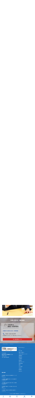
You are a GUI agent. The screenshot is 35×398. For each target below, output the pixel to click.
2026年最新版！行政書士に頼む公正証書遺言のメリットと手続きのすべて (9, 375)
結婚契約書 (20, 360)
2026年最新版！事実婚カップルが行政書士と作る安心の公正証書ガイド (9, 387)
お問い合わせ (20, 371)
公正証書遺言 (20, 358)
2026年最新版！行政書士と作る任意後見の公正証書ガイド (9, 390)
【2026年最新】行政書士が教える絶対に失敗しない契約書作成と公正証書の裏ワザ (9, 383)
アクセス (17, 397)
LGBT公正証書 (20, 366)
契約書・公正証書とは (21, 352)
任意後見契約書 (21, 363)
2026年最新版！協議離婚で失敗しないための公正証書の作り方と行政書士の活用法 (9, 379)
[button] (17, 339)
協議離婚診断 (20, 355)
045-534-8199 (10, 334)
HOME (10, 397)
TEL (31, 397)
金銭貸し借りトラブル (21, 361)
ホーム (19, 349)
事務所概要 (20, 369)
